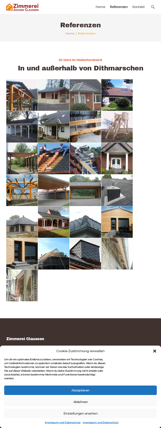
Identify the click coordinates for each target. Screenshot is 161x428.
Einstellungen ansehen (81, 413)
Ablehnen (80, 402)
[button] (155, 351)
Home (70, 33)
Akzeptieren (80, 390)
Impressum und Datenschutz (62, 422)
